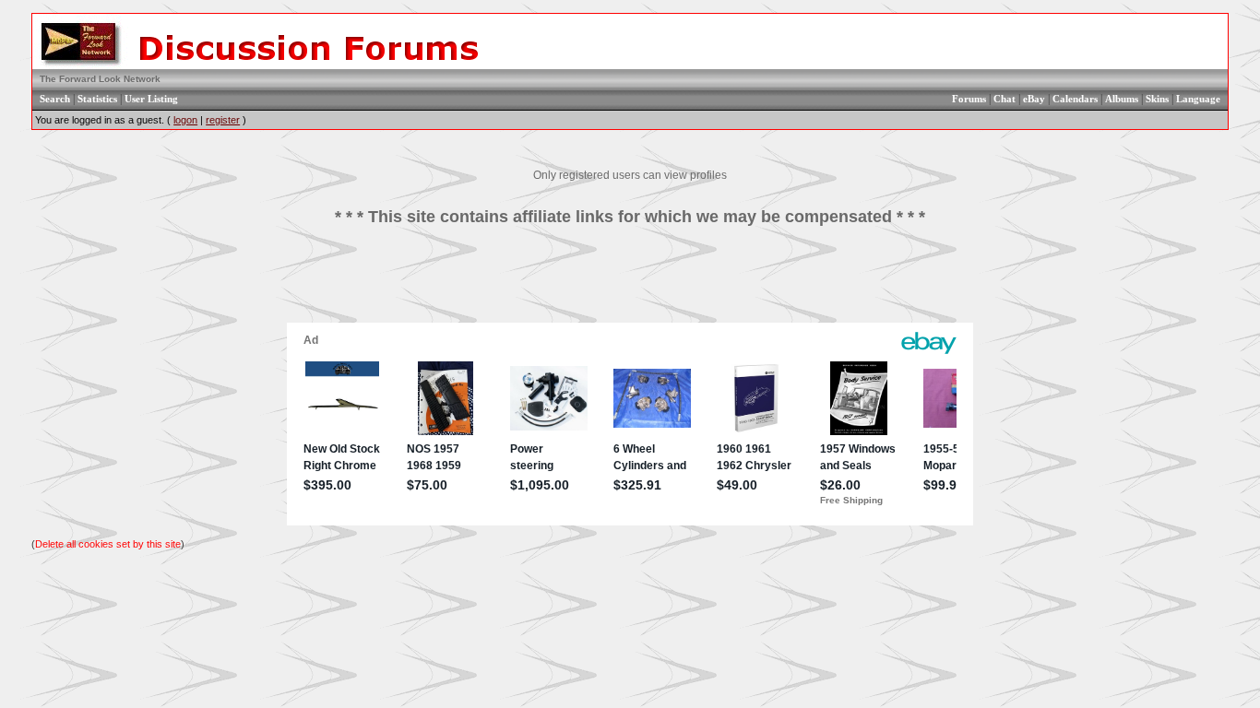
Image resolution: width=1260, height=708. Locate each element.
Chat (1004, 98)
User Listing (151, 98)
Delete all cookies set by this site (108, 543)
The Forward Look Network (100, 79)
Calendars (1075, 98)
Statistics (97, 98)
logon (185, 119)
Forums (969, 98)
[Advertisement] (630, 281)
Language (1198, 98)
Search (55, 98)
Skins (1157, 98)
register (223, 119)
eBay (1034, 98)
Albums (1121, 98)
